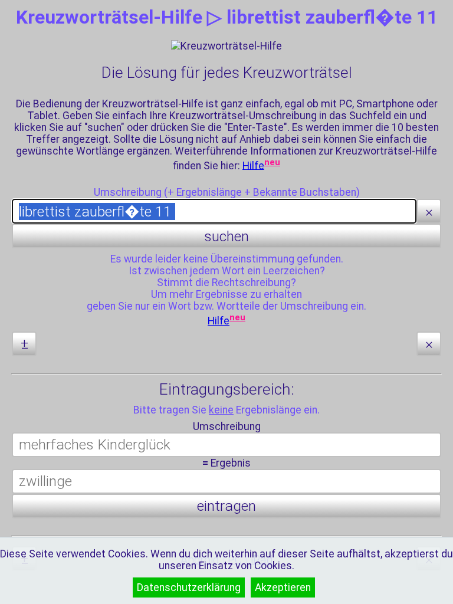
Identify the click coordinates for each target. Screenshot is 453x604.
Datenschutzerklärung (189, 587)
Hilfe (253, 165)
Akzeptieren (283, 587)
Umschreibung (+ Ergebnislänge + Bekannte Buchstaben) (227, 192)
